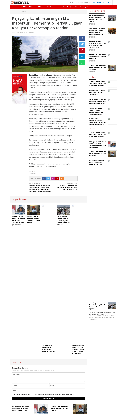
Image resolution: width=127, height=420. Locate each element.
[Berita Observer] (20, 2)
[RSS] (62, 178)
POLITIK (99, 316)
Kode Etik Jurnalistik (107, 317)
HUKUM (105, 316)
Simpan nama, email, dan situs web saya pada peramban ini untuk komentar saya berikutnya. (45, 394)
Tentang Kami (93, 319)
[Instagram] (53, 178)
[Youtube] (57, 178)
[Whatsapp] (82, 62)
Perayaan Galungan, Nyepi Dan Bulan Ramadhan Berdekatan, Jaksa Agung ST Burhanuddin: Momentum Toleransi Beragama (40, 187)
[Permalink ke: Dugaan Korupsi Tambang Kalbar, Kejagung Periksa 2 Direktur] (33, 210)
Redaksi (97, 317)
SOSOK (91, 317)
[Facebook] (44, 178)
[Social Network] (115, 2)
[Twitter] (48, 178)
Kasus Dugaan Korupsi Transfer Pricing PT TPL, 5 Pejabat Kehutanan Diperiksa (63, 220)
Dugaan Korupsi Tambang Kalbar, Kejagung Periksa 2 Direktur (60, 408)
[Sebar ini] (82, 38)
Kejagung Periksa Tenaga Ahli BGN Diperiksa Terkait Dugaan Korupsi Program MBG (78, 349)
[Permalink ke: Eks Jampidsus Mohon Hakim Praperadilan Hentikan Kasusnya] (48, 274)
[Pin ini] (82, 50)
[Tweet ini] (82, 44)
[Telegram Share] (82, 56)
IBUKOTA (112, 316)
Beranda (92, 316)
